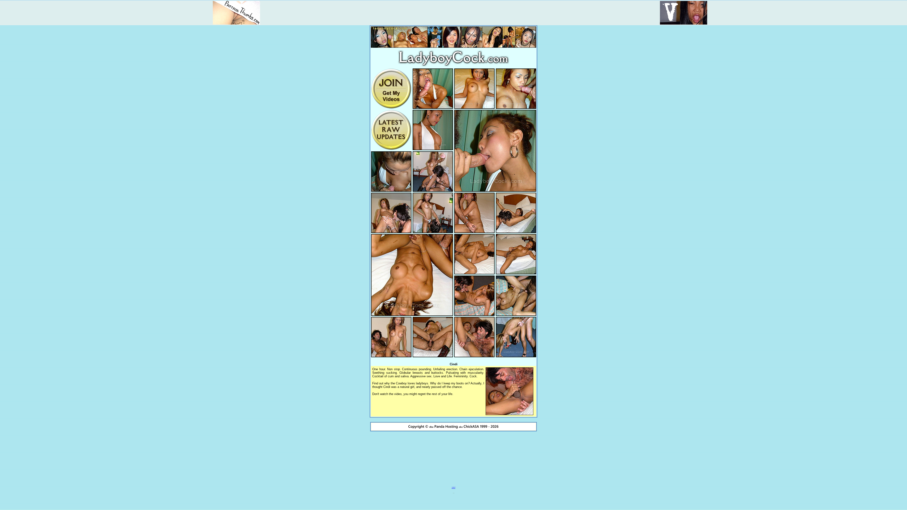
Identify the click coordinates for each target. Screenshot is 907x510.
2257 (453, 488)
